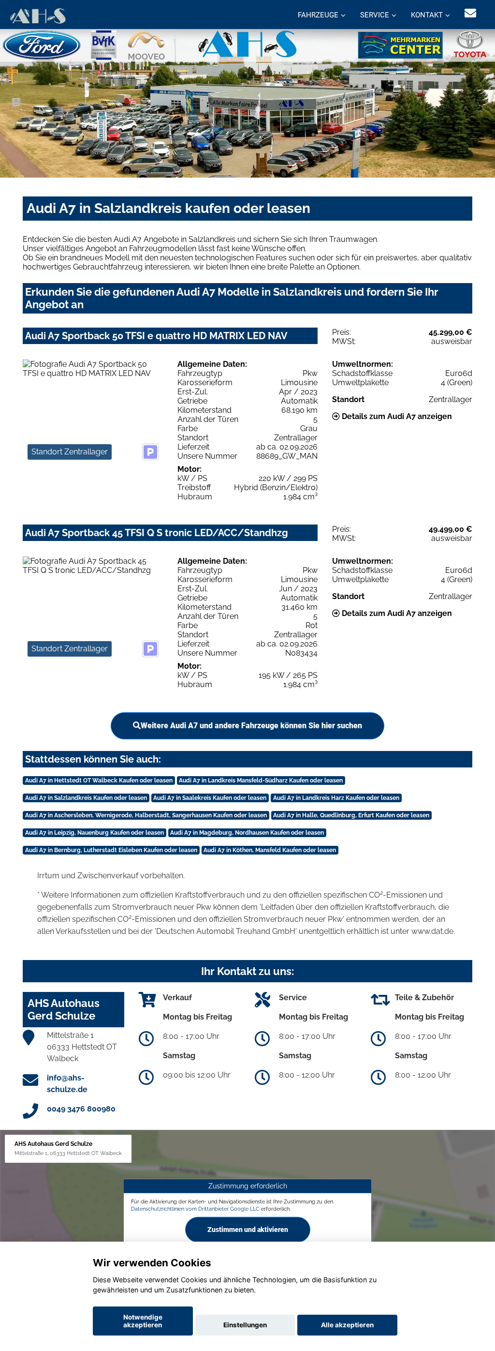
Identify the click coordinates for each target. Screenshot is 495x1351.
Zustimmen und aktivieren (247, 1229)
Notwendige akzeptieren (142, 1321)
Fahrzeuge (318, 15)
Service (374, 15)
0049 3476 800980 (81, 1108)
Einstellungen (245, 1325)
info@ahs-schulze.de (67, 1083)
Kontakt (427, 15)
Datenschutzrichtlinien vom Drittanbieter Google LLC (195, 1208)
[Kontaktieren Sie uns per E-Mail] (470, 13)
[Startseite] (37, 15)
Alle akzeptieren (347, 1325)
